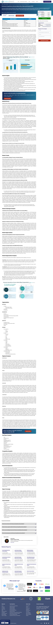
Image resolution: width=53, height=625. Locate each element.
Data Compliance (28, 613)
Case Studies (28, 605)
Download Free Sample (44, 40)
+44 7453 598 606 (48, 24)
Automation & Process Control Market (15, 615)
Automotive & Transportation (14, 605)
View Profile (12, 542)
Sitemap (27, 615)
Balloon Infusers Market (30, 571)
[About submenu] (30, 1)
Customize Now (28, 431)
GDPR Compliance (28, 614)
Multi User (42, 14)
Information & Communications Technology (16, 612)
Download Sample (7, 98)
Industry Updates (4, 615)
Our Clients (27, 611)
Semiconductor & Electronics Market (15, 613)
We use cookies (3, 620)
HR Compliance (28, 612)
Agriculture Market (12, 611)
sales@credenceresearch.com (46, 26)
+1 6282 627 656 (48, 25)
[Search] (42, 2)
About (2, 605)
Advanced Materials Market (13, 614)
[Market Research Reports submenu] (27, 1)
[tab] (4, 16)
